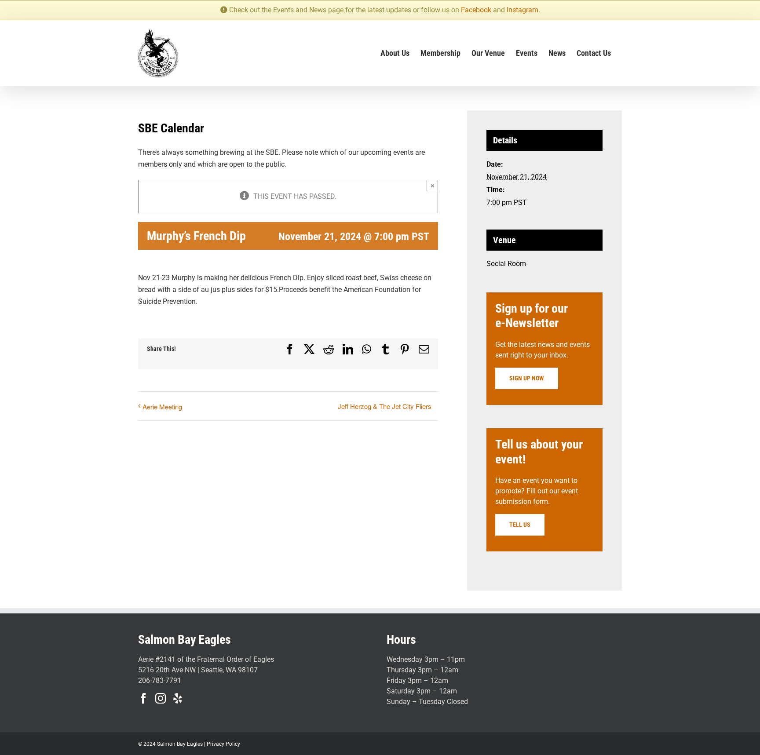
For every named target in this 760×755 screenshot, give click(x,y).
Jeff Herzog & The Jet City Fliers (384, 406)
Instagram (522, 10)
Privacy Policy (223, 744)
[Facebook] (143, 698)
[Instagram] (160, 698)
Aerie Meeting (162, 406)
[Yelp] (177, 698)
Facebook (476, 10)
